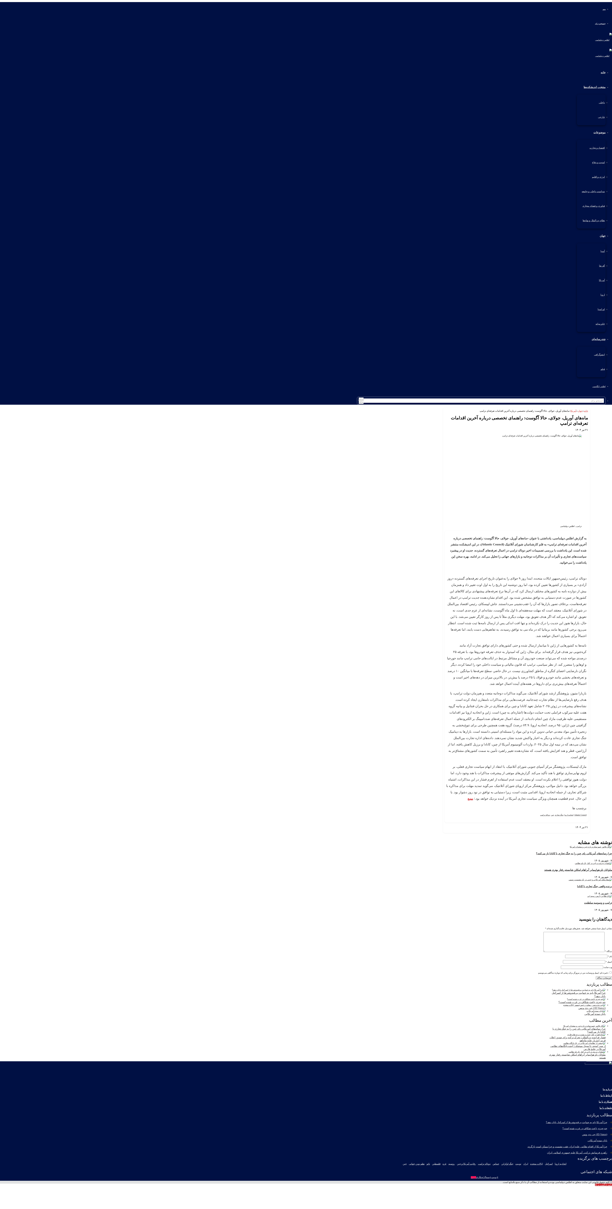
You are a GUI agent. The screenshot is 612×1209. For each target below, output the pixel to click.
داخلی (602, 102)
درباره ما (607, 1089)
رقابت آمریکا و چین (466, 1164)
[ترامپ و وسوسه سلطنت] (599, 896)
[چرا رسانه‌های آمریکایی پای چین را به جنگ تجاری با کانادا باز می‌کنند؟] (591, 847)
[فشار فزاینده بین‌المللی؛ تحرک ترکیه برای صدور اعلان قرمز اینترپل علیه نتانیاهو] (586, 1034)
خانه (586, 411)
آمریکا (602, 280)
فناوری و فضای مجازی (593, 206)
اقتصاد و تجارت (597, 148)
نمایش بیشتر (582, 830)
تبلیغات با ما (606, 1108)
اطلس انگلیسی (599, 386)
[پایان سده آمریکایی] (596, 1011)
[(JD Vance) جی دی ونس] (584, 1005)
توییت (518, 1164)
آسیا (603, 251)
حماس (496, 1164)
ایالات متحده (536, 1164)
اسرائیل (549, 1164)
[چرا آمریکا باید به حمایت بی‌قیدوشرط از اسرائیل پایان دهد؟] (579, 990)
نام (610, 956)
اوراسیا (601, 309)
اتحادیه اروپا (568, 815)
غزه (444, 1164)
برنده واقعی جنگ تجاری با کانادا (594, 886)
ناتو (428, 1164)
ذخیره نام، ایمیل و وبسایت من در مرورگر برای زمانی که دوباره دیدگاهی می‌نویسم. (573, 973)
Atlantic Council (580, 815)
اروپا (603, 295)
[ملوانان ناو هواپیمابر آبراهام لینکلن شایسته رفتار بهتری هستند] (593, 863)
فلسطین (436, 1164)
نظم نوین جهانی (417, 1164)
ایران (525, 1164)
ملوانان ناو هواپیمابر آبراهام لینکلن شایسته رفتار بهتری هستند (578, 869)
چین (552, 815)
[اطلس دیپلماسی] (603, 40)
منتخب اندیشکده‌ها (595, 87)
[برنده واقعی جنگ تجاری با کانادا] (590, 879)
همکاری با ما (605, 1101)
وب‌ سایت (608, 967)
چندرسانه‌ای (599, 339)
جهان (603, 235)
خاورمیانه (600, 324)
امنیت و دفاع (598, 162)
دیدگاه (608, 951)
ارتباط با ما (606, 1095)
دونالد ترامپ (545, 815)
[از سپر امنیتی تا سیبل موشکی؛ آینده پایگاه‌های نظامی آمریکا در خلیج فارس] (584, 1043)
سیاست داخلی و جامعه (593, 191)
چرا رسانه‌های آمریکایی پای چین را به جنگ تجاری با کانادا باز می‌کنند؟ (574, 853)
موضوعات (600, 132)
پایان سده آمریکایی (595, 1014)
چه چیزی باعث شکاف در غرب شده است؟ (582, 1002)
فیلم (603, 369)
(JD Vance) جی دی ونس (592, 1008)
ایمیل (609, 962)
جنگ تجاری (559, 815)
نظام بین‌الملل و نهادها (594, 220)
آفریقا (602, 265)
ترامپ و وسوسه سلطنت (598, 902)
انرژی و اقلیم (598, 177)
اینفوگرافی (599, 354)
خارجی (601, 117)
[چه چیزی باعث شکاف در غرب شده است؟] (586, 999)
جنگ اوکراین (507, 1164)
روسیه (451, 1164)
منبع (470, 798)
